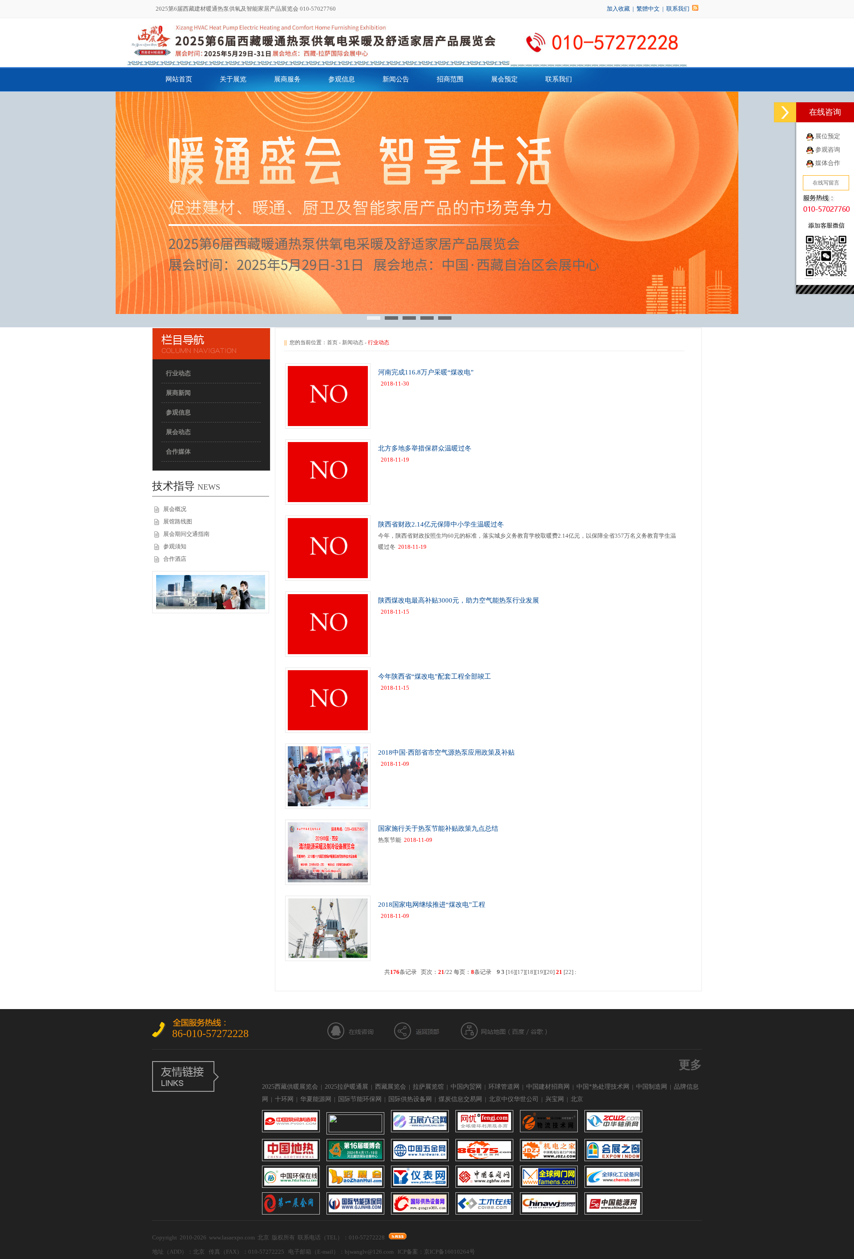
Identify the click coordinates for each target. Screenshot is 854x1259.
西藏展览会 (390, 1086)
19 (540, 972)
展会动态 (178, 432)
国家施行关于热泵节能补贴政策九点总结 (438, 828)
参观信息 (341, 79)
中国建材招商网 (548, 1086)
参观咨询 (827, 149)
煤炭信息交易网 (460, 1099)
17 (520, 972)
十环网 (284, 1099)
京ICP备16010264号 (449, 1251)
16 (511, 972)
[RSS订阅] (695, 8)
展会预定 (504, 79)
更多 (690, 1064)
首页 (332, 342)
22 (568, 972)
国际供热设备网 (410, 1099)
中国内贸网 (466, 1086)
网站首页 (178, 79)
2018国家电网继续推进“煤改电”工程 (431, 904)
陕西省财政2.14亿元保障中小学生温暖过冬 (441, 524)
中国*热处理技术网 (602, 1086)
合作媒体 (178, 451)
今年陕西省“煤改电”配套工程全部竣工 (434, 676)
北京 (577, 1099)
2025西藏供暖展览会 (290, 1086)
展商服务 (287, 79)
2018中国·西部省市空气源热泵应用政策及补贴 (446, 752)
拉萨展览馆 (428, 1086)
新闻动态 (352, 342)
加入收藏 (618, 8)
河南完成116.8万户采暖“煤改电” (426, 372)
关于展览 (233, 79)
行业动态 (178, 373)
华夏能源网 (315, 1099)
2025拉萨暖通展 (346, 1086)
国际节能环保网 (360, 1099)
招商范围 (450, 79)
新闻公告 (396, 79)
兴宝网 (554, 1099)
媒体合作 (827, 163)
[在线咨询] (785, 112)
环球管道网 (504, 1086)
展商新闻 (178, 393)
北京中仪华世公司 (514, 1099)
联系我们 (677, 8)
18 (530, 972)
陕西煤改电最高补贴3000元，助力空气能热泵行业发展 (458, 600)
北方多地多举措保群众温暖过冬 (424, 448)
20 (550, 972)
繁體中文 (648, 8)
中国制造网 (651, 1086)
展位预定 (827, 136)
